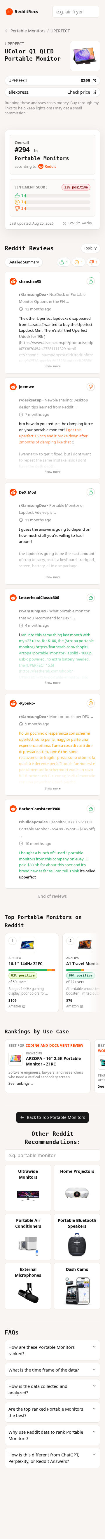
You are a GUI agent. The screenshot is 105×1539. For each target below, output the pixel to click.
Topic (88, 248)
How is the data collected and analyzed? (37, 1389)
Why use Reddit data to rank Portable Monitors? (45, 1435)
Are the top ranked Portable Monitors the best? (45, 1412)
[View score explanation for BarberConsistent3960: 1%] (90, 808)
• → (57, 716)
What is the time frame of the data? (43, 1370)
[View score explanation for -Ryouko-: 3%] (90, 703)
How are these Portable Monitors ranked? (41, 1350)
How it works (80, 223)
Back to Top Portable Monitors (56, 1117)
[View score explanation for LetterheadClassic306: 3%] (90, 597)
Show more (53, 366)
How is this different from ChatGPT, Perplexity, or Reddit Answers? (43, 1458)
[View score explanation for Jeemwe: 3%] (90, 387)
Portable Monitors (42, 158)
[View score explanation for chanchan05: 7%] (90, 281)
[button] (32, 973)
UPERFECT (60, 31)
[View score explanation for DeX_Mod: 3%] (90, 492)
